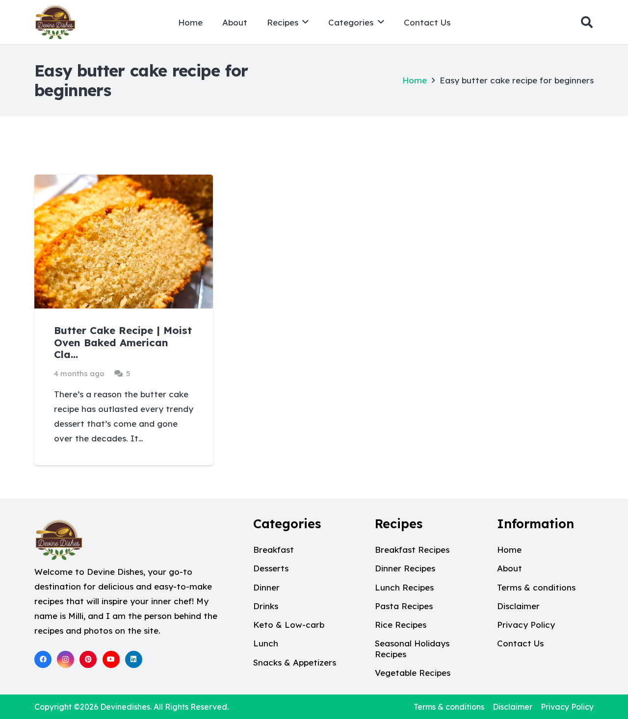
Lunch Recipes (404, 587)
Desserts (270, 568)
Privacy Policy (526, 624)
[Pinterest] (88, 659)
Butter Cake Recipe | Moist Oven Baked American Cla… (123, 342)
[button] (305, 22)
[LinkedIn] (133, 659)
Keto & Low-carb (288, 624)
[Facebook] (43, 659)
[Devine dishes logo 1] (55, 22)
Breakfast (273, 549)
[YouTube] (111, 659)
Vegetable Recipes (412, 673)
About (509, 568)
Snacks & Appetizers (294, 662)
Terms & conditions (536, 587)
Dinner (266, 587)
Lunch (265, 643)
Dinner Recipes (405, 568)
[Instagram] (65, 659)
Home (414, 80)
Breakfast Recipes (412, 549)
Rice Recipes (400, 624)
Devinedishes (125, 707)
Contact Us (520, 643)
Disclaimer (518, 606)
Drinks (265, 606)
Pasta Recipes (404, 606)
